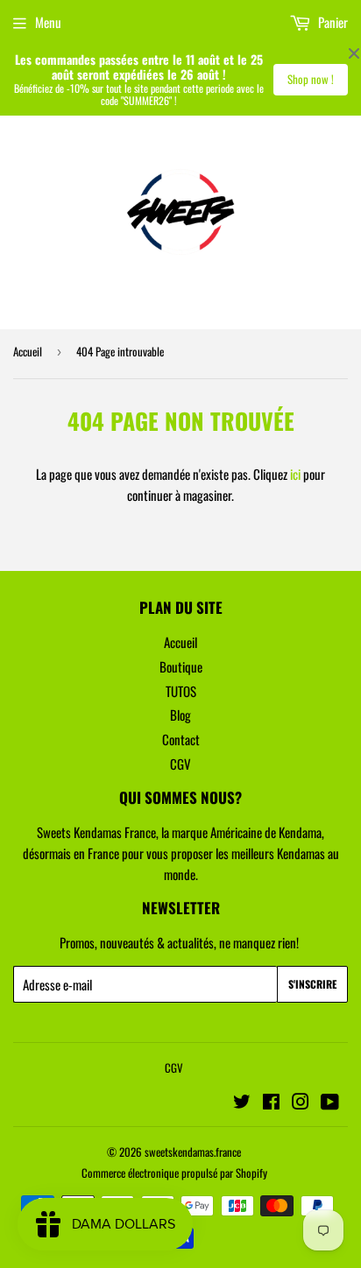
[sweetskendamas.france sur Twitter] (242, 1102)
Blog (180, 714)
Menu (48, 22)
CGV (180, 763)
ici (295, 473)
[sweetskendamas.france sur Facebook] (271, 1102)
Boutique (180, 666)
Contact (181, 739)
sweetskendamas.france (193, 1151)
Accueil (27, 351)
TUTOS (181, 691)
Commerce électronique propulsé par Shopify (174, 1172)
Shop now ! (310, 79)
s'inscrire (312, 983)
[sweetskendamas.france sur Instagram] (300, 1102)
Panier (331, 22)
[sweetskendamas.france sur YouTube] (330, 1102)
